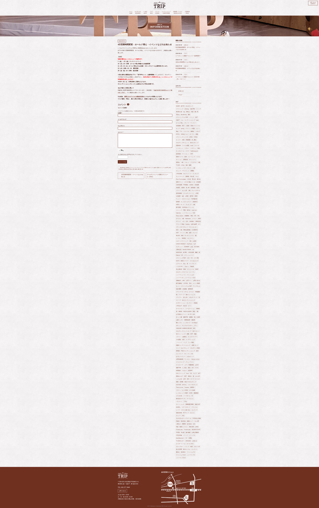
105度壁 (197, 184)
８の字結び (194, 322)
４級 (199, 162)
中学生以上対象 (197, 418)
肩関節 (198, 308)
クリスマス (193, 162)
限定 (194, 311)
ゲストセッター (193, 227)
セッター (178, 139)
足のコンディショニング (188, 300)
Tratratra (186, 387)
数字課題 (178, 207)
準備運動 (197, 291)
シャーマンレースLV (190, 277)
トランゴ (186, 446)
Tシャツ (178, 199)
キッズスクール (180, 151)
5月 (182, 255)
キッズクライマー (192, 336)
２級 (182, 162)
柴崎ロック (190, 421)
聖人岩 (194, 179)
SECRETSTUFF (196, 429)
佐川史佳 (189, 424)
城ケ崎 (178, 235)
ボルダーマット (193, 297)
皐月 (188, 379)
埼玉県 (178, 106)
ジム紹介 (145, 12)
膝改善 (193, 320)
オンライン (190, 303)
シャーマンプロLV (181, 457)
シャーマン (192, 272)
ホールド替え (179, 123)
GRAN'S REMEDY (181, 244)
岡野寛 (184, 424)
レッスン (178, 238)
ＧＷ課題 (178, 339)
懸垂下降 (178, 367)
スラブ (187, 151)
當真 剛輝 (178, 289)
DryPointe (189, 244)
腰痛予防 (185, 317)
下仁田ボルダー (180, 441)
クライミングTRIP (181, 258)
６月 (188, 258)
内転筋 (195, 303)
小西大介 (178, 424)
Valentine (178, 213)
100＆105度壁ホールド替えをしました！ (188, 62)
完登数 (181, 381)
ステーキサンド (186, 407)
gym (197, 120)
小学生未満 (191, 252)
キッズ (178, 128)
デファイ (178, 221)
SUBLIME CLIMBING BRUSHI (184, 328)
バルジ (197, 176)
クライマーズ (179, 291)
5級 (187, 165)
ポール (186, 291)
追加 (185, 156)
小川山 (182, 165)
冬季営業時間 (179, 359)
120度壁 (178, 196)
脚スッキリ (179, 322)
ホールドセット (180, 308)
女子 (199, 373)
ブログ (151, 12)
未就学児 (195, 201)
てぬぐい (186, 266)
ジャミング (179, 210)
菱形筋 (180, 311)
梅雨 (190, 165)
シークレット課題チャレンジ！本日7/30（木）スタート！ (187, 78)
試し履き (194, 139)
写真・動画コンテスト (182, 426)
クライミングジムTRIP (141, 167)
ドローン (178, 390)
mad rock (194, 210)
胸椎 (196, 252)
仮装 (190, 232)
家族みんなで (179, 376)
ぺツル (198, 156)
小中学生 (185, 283)
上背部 (186, 196)
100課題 (184, 289)
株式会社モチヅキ (180, 398)
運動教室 (196, 393)
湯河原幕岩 (179, 193)
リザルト (186, 148)
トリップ (198, 109)
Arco (187, 373)
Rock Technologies (181, 179)
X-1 (185, 353)
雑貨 (177, 381)
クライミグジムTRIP (186, 286)
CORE (190, 393)
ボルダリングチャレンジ (182, 142)
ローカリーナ (179, 365)
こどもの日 (179, 379)
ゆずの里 (178, 384)
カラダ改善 (192, 390)
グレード (186, 123)
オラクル (178, 218)
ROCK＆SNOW (187, 311)
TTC (181, 131)
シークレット (179, 148)
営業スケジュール (161, 167)
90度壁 (178, 187)
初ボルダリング (194, 142)
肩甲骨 (191, 196)
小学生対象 (179, 173)
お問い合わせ (313, 3)
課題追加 (178, 145)
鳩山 (177, 131)
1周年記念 (178, 249)
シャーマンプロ (191, 455)
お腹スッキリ (179, 320)
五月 (187, 221)
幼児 (177, 230)
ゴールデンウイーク (188, 193)
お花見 (194, 241)
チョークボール (196, 190)
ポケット (178, 325)
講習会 (178, 162)
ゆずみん (184, 384)
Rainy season (179, 215)
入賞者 (187, 125)
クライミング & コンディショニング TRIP (159, 5)
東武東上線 (126, 169)
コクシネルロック (192, 384)
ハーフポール (186, 395)
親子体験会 (179, 283)
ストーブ (178, 300)
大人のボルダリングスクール (183, 418)
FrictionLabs (187, 429)
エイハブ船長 (196, 283)
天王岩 (189, 179)
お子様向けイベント (181, 314)
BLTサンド (186, 412)
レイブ (178, 410)
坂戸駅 (185, 252)
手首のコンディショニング (188, 351)
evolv (191, 145)
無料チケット (179, 182)
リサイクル (186, 131)
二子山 (185, 401)
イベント (191, 117)
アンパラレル (196, 286)
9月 (198, 215)
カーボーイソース (180, 443)
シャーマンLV (179, 277)
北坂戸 (154, 167)
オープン (192, 134)
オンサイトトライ (189, 235)
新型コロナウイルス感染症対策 (133, 96)
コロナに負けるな (185, 410)
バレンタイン (190, 238)
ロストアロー (179, 446)
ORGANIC (188, 441)
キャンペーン (192, 159)
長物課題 (188, 139)
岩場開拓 (187, 215)
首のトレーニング (180, 334)
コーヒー (194, 218)
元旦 (194, 424)
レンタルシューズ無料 (182, 393)
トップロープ (186, 322)
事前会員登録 (186, 230)
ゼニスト (192, 412)
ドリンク (182, 232)
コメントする (122, 162)
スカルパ (184, 370)
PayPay (188, 224)
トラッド (178, 190)
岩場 (182, 235)
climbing (127, 167)
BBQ (192, 215)
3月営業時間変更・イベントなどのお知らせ (132, 175)
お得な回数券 (195, 432)
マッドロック (192, 263)
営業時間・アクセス (177, 12)
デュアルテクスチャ (187, 325)
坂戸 (196, 117)
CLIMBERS (195, 230)
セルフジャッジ (187, 173)
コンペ (198, 128)
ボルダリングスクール (182, 272)
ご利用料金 (187, 12)
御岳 (199, 148)
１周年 (197, 193)
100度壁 (198, 182)
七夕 (194, 244)
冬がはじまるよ (196, 359)
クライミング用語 (190, 128)
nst (193, 249)
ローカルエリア (194, 260)
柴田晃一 (192, 387)
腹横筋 (191, 317)
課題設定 (185, 159)
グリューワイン (190, 362)
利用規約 (178, 370)
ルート (190, 305)
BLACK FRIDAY (187, 249)
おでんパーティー (180, 356)
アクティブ (181, 294)
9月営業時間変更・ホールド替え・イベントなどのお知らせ (188, 48)
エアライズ (179, 263)
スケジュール (190, 269)
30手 (191, 154)
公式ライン (189, 280)
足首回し (178, 407)
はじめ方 (197, 376)
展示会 (198, 179)
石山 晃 (185, 263)
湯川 (197, 351)
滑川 (134, 169)
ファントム (194, 407)
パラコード (179, 401)
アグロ (196, 367)
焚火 (190, 283)
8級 (187, 232)
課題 (197, 134)
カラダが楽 (179, 395)
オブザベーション (180, 303)
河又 (183, 415)
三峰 (190, 241)
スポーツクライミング (182, 241)
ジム (182, 120)
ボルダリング (150, 167)
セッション (179, 159)
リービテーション (190, 308)
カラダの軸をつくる (189, 182)
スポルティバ (190, 356)
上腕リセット (194, 345)
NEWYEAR (179, 252)
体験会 (192, 131)
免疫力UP (197, 404)
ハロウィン (193, 148)
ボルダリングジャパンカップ (183, 331)
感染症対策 (179, 412)
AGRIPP (190, 370)
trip (184, 111)
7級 (197, 311)
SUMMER (186, 246)
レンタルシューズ (180, 168)
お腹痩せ (184, 336)
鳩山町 (192, 266)
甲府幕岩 (185, 184)
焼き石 (185, 305)
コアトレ (178, 336)
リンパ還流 (191, 342)
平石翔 (178, 432)
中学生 (195, 137)
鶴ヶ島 (141, 169)
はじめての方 (138, 12)
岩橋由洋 (178, 280)
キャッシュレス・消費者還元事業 (185, 404)
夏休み (178, 452)
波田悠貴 (193, 187)
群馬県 (178, 201)
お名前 (120, 113)
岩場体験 (178, 125)
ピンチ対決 (185, 390)
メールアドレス (122, 119)
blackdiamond (179, 438)
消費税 (192, 170)
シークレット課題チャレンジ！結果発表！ (188, 56)
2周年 (196, 196)
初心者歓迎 (179, 269)
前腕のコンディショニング (183, 345)
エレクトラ (194, 410)
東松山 (121, 169)
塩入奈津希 (179, 449)
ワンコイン (187, 359)
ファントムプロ (191, 452)
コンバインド (179, 353)
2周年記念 (198, 221)
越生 (136, 169)
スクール (157, 12)
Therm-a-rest (179, 387)
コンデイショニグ (190, 339)
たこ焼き (184, 367)
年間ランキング (180, 204)
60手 (177, 232)
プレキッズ (188, 204)
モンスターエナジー (186, 201)
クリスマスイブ (180, 362)
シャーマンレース (180, 274)
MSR (199, 218)
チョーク (195, 232)
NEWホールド (184, 134)
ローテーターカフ (195, 379)
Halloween (188, 218)
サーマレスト (190, 398)
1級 (183, 218)
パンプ (185, 342)
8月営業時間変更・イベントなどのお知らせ (188, 69)
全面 (198, 187)
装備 (184, 269)
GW (194, 213)
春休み (190, 376)
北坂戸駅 (192, 109)
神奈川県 (191, 426)
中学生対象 (179, 435)
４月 (183, 221)
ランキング (196, 173)
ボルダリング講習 (195, 348)
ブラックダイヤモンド (182, 227)
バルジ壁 (196, 421)
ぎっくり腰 (179, 317)
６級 (194, 204)
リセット (187, 162)
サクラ (195, 373)
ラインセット (185, 154)
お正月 (197, 365)
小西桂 (190, 438)
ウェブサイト (121, 125)
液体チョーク (179, 156)
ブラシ (195, 325)
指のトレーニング (190, 294)
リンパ (178, 348)
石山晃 (182, 432)
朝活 (191, 446)
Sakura (178, 255)
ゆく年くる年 (191, 314)
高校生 (178, 421)
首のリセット (196, 331)
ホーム (130, 12)
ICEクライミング (180, 373)
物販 (195, 334)
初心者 (192, 176)
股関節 (187, 176)
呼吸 (184, 210)
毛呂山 (130, 169)
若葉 (183, 139)
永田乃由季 (194, 224)
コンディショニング (166, 12)
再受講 (178, 351)
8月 (195, 215)
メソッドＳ (192, 435)
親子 (185, 376)
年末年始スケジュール (188, 207)
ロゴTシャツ (179, 246)
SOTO (177, 260)
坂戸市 (166, 167)
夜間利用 (190, 289)
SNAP (196, 269)
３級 (189, 190)
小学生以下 (179, 305)
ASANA (191, 184)
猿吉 (189, 367)
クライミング (133, 167)
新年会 (188, 210)
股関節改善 (187, 320)
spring (182, 128)
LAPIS (196, 426)
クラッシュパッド (189, 255)
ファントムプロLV (181, 455)
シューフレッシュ (187, 213)
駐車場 (184, 238)
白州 (184, 379)
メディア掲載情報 (189, 365)
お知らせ (186, 45)
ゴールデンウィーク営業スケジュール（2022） (157, 175)
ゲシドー (178, 415)
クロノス (189, 168)
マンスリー (193, 123)
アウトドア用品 (180, 224)
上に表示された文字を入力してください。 (130, 154)
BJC (194, 328)
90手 (191, 334)
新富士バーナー (185, 260)
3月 (191, 373)
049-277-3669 (125, 487)
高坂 (139, 169)
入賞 (194, 168)
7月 (192, 258)
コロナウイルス (186, 199)
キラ (199, 224)
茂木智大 (183, 452)
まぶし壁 (184, 190)
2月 (193, 367)
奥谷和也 (183, 421)
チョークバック (180, 176)
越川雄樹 (188, 432)
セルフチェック (185, 348)
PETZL (178, 134)
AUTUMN (196, 246)
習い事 (187, 187)
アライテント (185, 170)
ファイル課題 (185, 145)
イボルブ (197, 131)
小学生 (191, 137)
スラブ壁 (196, 258)
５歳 (181, 230)
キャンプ (178, 170)
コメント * (120, 132)
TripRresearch (194, 151)
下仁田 (178, 165)
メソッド (185, 435)
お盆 (191, 246)
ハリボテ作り (179, 266)
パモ (186, 438)
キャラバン (194, 449)
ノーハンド (179, 342)
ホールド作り (190, 443)
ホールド (191, 291)
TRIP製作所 (194, 199)
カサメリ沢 (197, 446)
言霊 (183, 339)
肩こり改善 (197, 317)
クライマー (179, 297)
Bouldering (122, 167)
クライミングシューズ (182, 137)
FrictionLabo (179, 429)
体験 (188, 334)
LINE (183, 280)
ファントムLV (190, 274)
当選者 (183, 187)
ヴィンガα (190, 353)
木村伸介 (191, 221)
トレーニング (191, 156)
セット (178, 286)
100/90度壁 (179, 184)
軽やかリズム (186, 449)
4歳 (183, 196)
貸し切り (185, 297)
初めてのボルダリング (190, 381)
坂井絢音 (178, 154)
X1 (192, 395)
